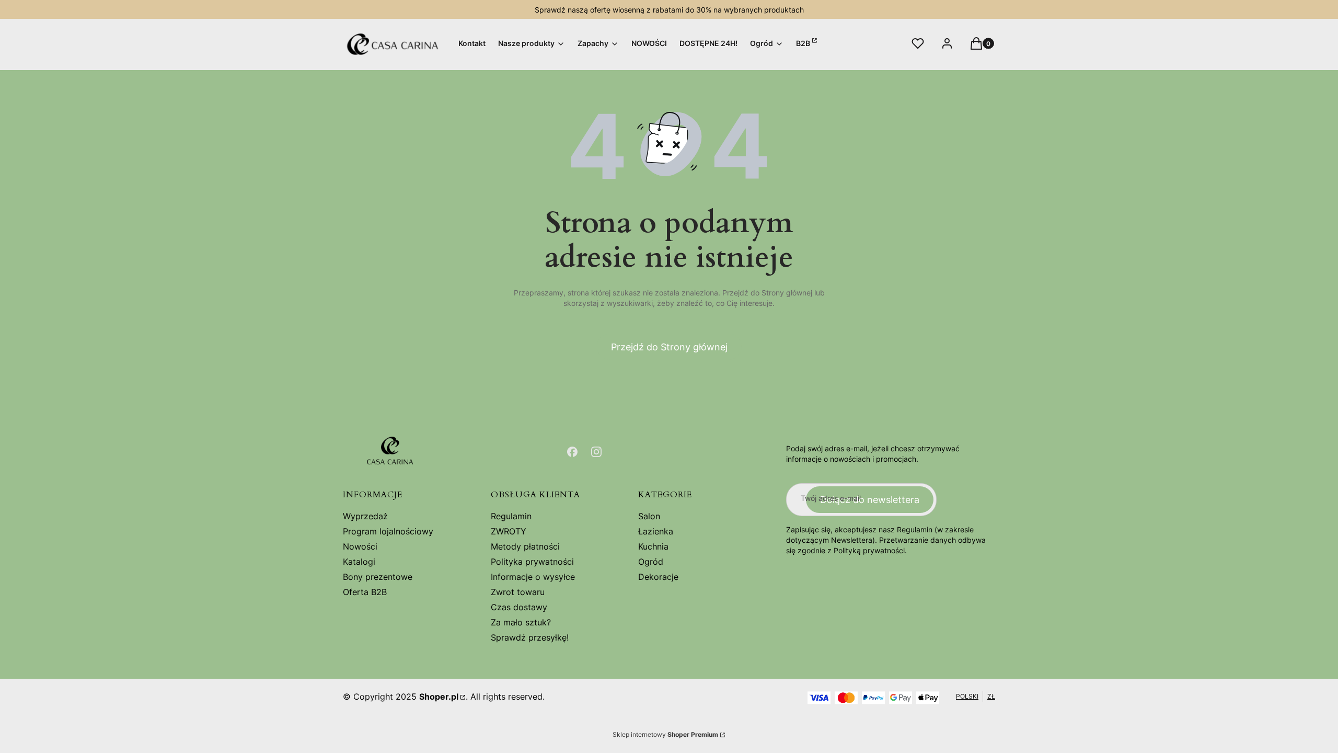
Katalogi (359, 561)
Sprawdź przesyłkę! (530, 637)
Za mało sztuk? (521, 622)
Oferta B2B (365, 592)
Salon (649, 516)
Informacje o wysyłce (533, 577)
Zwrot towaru (518, 592)
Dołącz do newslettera (869, 499)
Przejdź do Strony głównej (669, 346)
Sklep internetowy (665, 734)
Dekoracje (658, 577)
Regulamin (511, 516)
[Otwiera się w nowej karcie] (572, 452)
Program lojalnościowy (388, 531)
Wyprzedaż (365, 516)
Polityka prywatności (532, 561)
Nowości (360, 546)
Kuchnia (653, 546)
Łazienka (655, 531)
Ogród (650, 561)
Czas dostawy (519, 607)
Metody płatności (525, 546)
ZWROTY (508, 531)
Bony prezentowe (377, 577)
